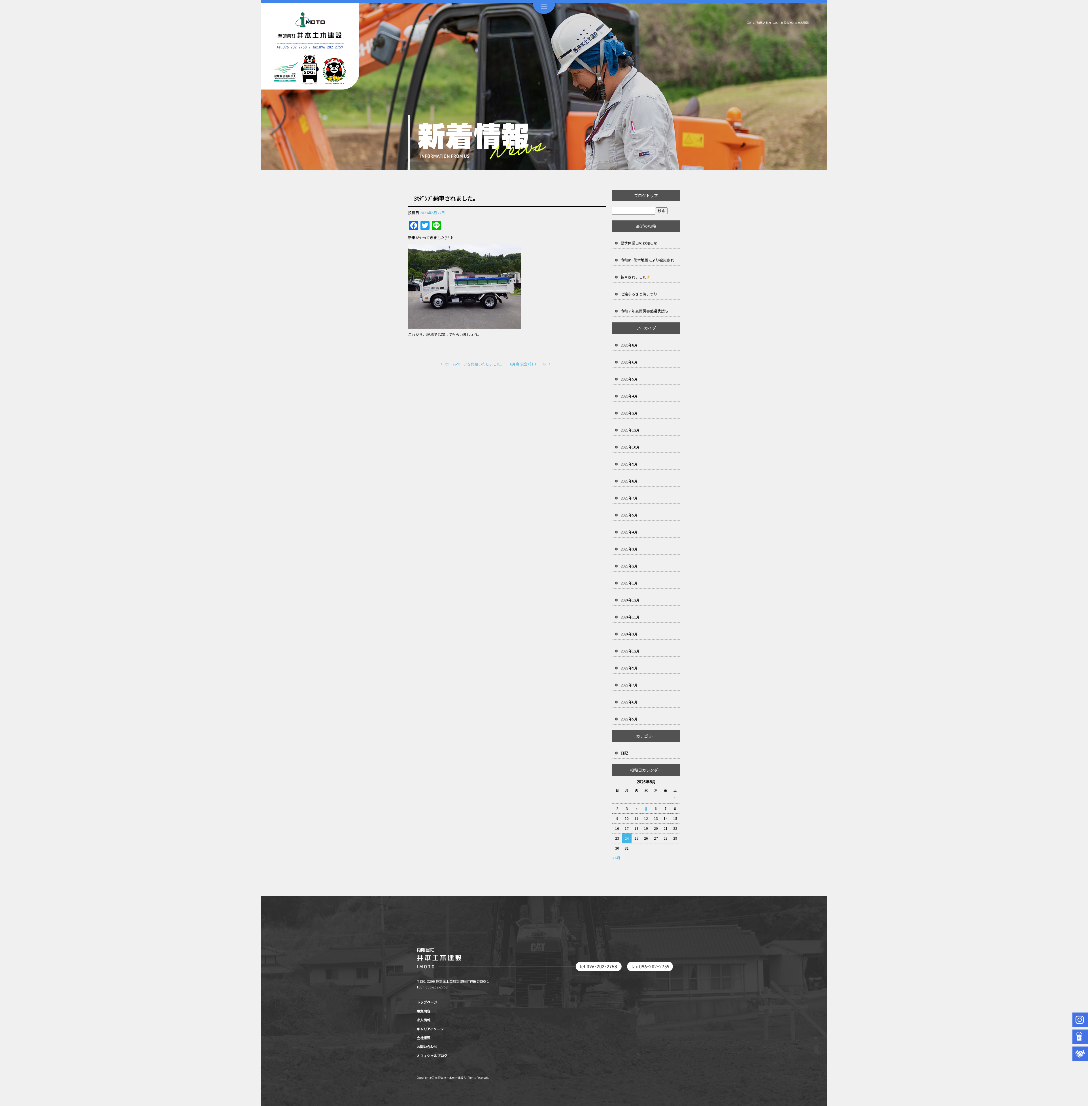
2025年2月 (629, 566)
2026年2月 (629, 413)
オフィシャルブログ (432, 1055)
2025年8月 (629, 481)
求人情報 (423, 1019)
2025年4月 (629, 532)
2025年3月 (629, 549)
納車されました (633, 277)
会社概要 (423, 1037)
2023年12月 (630, 651)
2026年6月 (629, 362)
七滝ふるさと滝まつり (638, 294)
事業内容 (423, 1011)
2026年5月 (629, 379)
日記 (624, 753)
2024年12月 (630, 600)
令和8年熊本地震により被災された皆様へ (650, 260)
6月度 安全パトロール (530, 364)
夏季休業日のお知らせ (638, 243)
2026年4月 (629, 396)
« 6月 (616, 857)
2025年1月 (629, 583)
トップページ (427, 1001)
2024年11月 (630, 617)
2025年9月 (629, 464)
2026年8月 (629, 345)
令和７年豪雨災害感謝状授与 (644, 311)
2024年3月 (629, 634)
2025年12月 (630, 430)
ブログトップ (646, 195)
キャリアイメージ (430, 1028)
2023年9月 (629, 668)
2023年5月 (629, 719)
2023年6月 (629, 702)
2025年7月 (629, 498)
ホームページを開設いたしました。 (472, 364)
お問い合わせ (427, 1046)
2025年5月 (629, 515)
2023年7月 (629, 685)
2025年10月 (630, 447)
